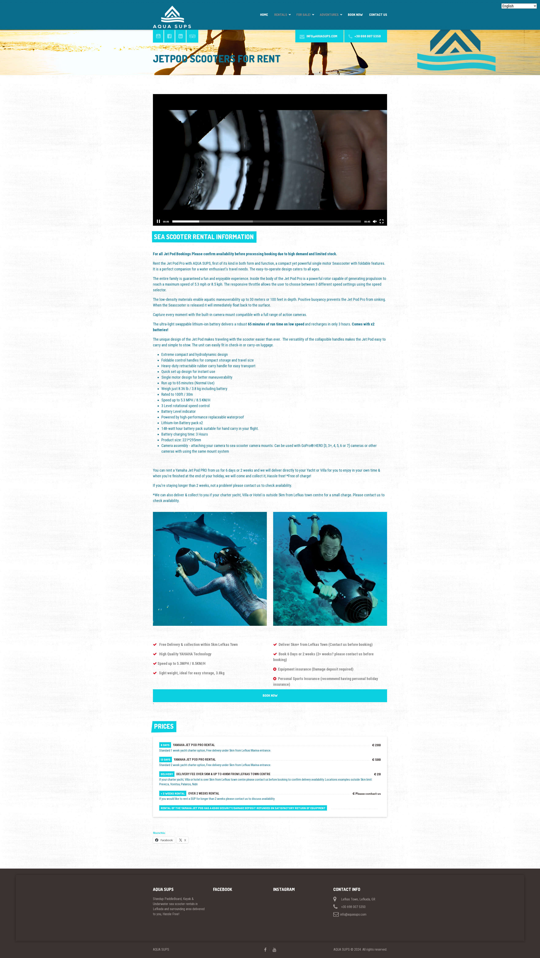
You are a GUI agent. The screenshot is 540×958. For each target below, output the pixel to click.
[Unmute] (375, 221)
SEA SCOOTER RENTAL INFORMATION (204, 237)
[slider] (266, 221)
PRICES (164, 726)
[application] (270, 160)
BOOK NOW (355, 15)
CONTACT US (378, 15)
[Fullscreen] (381, 221)
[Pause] (158, 221)
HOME (264, 15)
